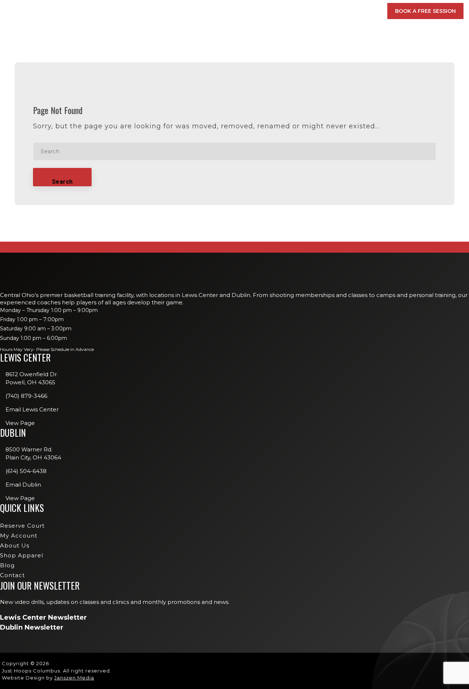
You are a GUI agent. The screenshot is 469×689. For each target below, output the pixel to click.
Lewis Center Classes (297, 64)
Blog (7, 565)
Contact (12, 575)
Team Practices (289, 127)
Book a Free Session (425, 11)
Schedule (285, 11)
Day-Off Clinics (289, 74)
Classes (207, 11)
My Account (331, 11)
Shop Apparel (21, 555)
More (366, 11)
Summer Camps (289, 117)
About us (14, 545)
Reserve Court (22, 525)
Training (245, 11)
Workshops (285, 85)
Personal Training (294, 106)
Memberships (167, 11)
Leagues (281, 95)
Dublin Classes (380, 64)
